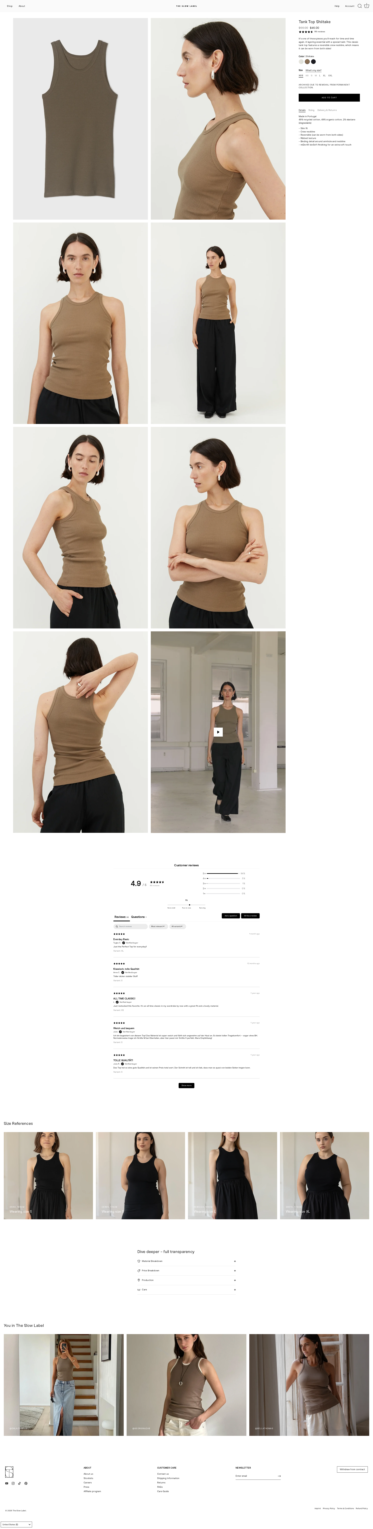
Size (310, 70)
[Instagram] (13, 1483)
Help (337, 6)
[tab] (303, 110)
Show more (186, 1085)
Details (302, 110)
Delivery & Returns (327, 110)
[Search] (360, 6)
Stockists (88, 1478)
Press (86, 1487)
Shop (10, 6)
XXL (330, 75)
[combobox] (16, 1524)
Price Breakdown (150, 1270)
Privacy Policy (329, 1508)
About (22, 6)
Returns (161, 1482)
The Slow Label (19, 1511)
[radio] (301, 61)
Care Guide (163, 1491)
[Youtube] (6, 1483)
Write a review (250, 916)
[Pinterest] (25, 1483)
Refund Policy (362, 1508)
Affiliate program (92, 1491)
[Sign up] (279, 1476)
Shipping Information (168, 1478)
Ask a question (231, 916)
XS (307, 75)
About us (88, 1474)
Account (349, 6)
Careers (88, 1482)
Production (147, 1280)
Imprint (318, 1508)
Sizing (311, 110)
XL (324, 75)
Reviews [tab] (122, 917)
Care (144, 1289)
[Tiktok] (19, 1483)
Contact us (163, 1474)
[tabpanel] (186, 1007)
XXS (301, 75)
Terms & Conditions (345, 1508)
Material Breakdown (151, 1261)
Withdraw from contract (352, 1469)
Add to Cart (329, 98)
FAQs (160, 1487)
